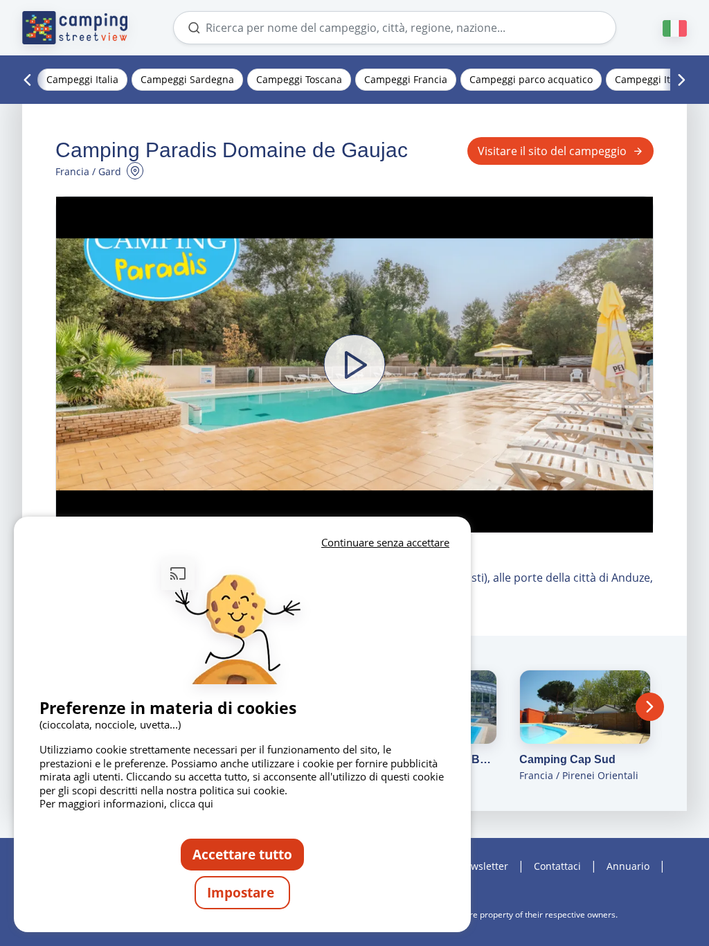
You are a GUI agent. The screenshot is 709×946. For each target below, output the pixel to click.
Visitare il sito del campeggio (552, 151)
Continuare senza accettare (385, 542)
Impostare (242, 892)
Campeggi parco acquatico (531, 79)
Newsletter (483, 866)
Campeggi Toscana (299, 79)
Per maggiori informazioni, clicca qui (126, 803)
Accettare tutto (242, 854)
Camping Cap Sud (567, 759)
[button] (354, 365)
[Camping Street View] (74, 27)
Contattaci (557, 866)
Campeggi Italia (82, 79)
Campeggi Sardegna (187, 79)
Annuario (628, 866)
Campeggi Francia (405, 79)
